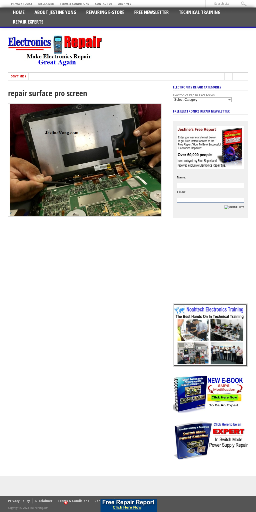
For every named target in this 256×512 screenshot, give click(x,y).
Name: (181, 177)
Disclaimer (46, 4)
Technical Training (199, 12)
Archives (124, 4)
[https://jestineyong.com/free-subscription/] (128, 505)
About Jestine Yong (55, 12)
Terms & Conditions (74, 4)
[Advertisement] (210, 264)
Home (18, 12)
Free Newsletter (151, 12)
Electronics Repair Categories (193, 95)
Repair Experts (28, 21)
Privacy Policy (21, 4)
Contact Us (103, 4)
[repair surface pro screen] (85, 215)
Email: (181, 192)
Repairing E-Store (105, 12)
